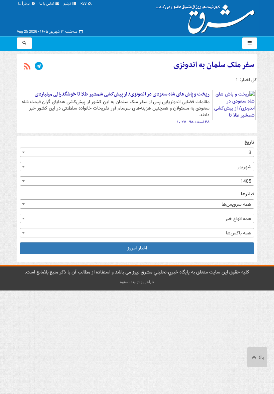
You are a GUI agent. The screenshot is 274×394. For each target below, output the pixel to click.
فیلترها (247, 194)
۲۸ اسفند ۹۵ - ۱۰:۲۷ (193, 122)
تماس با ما (47, 3)
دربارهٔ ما (24, 3)
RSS (84, 3)
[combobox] (137, 152)
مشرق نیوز (207, 16)
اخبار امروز (137, 248)
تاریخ (249, 142)
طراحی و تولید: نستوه (137, 282)
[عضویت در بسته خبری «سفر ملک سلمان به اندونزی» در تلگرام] (38, 67)
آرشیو (67, 3)
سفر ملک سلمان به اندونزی (213, 65)
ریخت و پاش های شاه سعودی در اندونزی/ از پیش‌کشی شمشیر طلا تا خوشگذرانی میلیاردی (122, 94)
